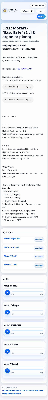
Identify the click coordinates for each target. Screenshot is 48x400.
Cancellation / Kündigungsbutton (13, 390)
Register (41, 16)
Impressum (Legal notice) (34, 390)
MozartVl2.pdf (10, 264)
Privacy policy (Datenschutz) (11, 394)
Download (39, 239)
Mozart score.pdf (11, 247)
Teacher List (28, 11)
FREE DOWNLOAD (24, 68)
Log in (42, 11)
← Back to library (38, 5)
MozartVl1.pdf (10, 256)
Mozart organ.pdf (12, 238)
